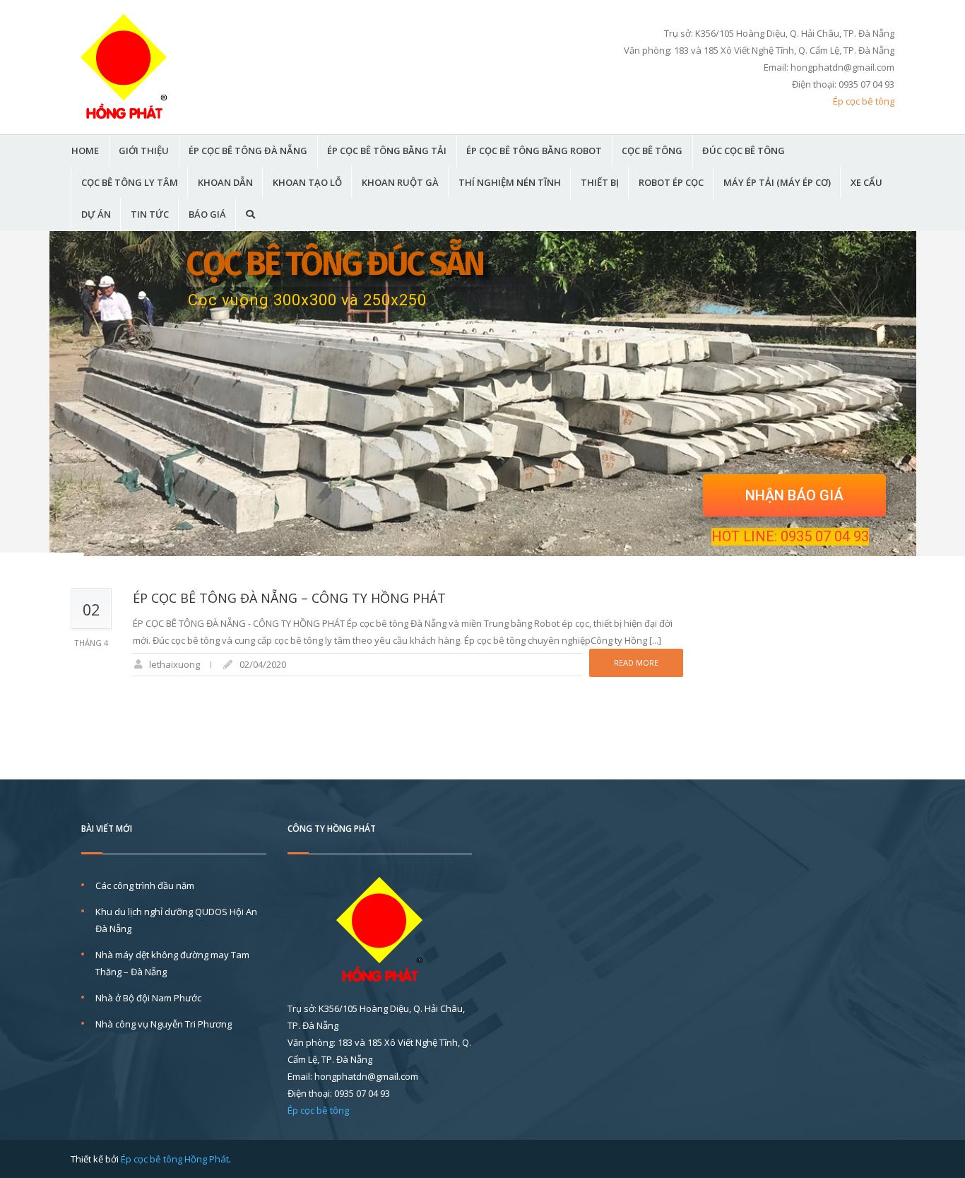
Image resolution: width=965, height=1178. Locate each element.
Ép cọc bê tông (863, 101)
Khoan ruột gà (400, 182)
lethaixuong (174, 664)
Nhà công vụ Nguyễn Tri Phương (163, 1024)
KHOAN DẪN (225, 182)
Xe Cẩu (866, 182)
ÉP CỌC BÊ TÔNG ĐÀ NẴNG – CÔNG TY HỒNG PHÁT (289, 597)
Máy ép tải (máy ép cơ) (777, 182)
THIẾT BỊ (600, 182)
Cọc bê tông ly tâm (129, 182)
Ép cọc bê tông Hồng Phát (175, 1159)
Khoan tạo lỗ (307, 182)
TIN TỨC (150, 214)
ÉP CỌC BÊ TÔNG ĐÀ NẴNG (248, 151)
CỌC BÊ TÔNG (652, 151)
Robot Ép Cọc (671, 182)
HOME (85, 151)
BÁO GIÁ (207, 214)
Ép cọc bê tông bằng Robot (534, 151)
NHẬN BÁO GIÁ (794, 495)
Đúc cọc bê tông (743, 151)
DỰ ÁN (96, 214)
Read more (636, 662)
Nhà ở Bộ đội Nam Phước (148, 997)
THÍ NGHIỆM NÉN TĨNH (509, 182)
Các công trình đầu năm (144, 885)
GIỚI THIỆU (144, 151)
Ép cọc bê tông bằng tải (386, 151)
